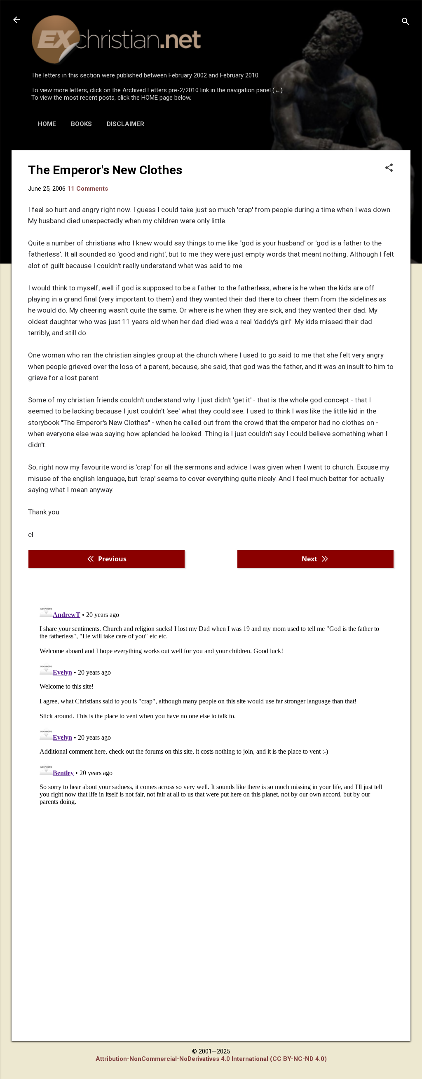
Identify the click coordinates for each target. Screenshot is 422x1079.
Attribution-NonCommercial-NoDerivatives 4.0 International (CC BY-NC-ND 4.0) (211, 1059)
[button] (389, 168)
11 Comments (87, 188)
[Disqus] (211, 703)
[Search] (405, 22)
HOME (47, 124)
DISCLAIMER (125, 124)
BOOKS (81, 124)
